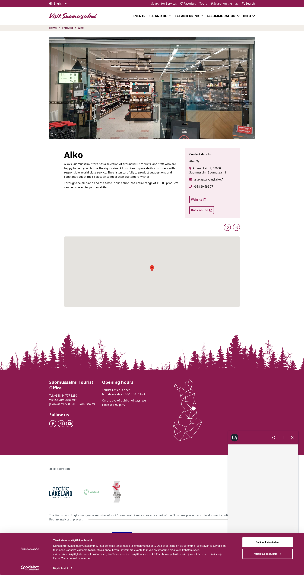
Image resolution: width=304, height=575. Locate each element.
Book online (199, 210)
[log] (263, 492)
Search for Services (164, 3)
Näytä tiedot (60, 568)
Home (53, 27)
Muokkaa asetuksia (265, 553)
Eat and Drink (187, 16)
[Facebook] (52, 423)
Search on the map (226, 3)
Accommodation (221, 16)
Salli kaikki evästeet (268, 542)
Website (196, 199)
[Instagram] (61, 423)
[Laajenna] (170, 16)
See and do (158, 16)
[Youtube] (69, 423)
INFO (247, 16)
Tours (203, 3)
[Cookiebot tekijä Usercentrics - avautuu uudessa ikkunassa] (29, 568)
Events (139, 16)
